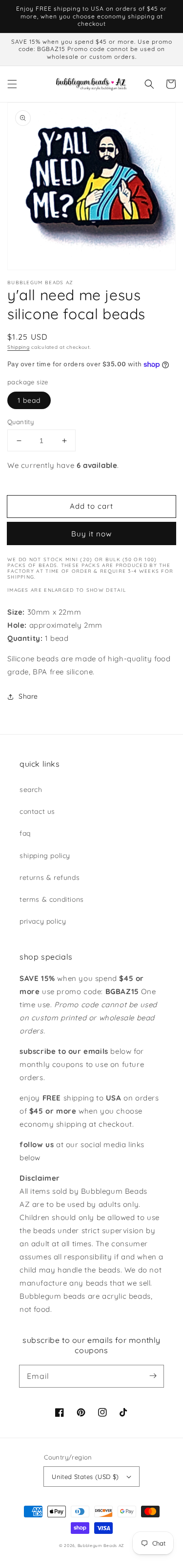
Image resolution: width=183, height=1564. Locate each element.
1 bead (29, 400)
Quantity (20, 422)
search (31, 789)
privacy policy (43, 921)
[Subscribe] (152, 1376)
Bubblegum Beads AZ (101, 1545)
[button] (12, 84)
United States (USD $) (85, 1476)
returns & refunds (50, 877)
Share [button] (28, 696)
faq (25, 833)
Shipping (18, 347)
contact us (37, 811)
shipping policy (45, 855)
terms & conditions (52, 899)
